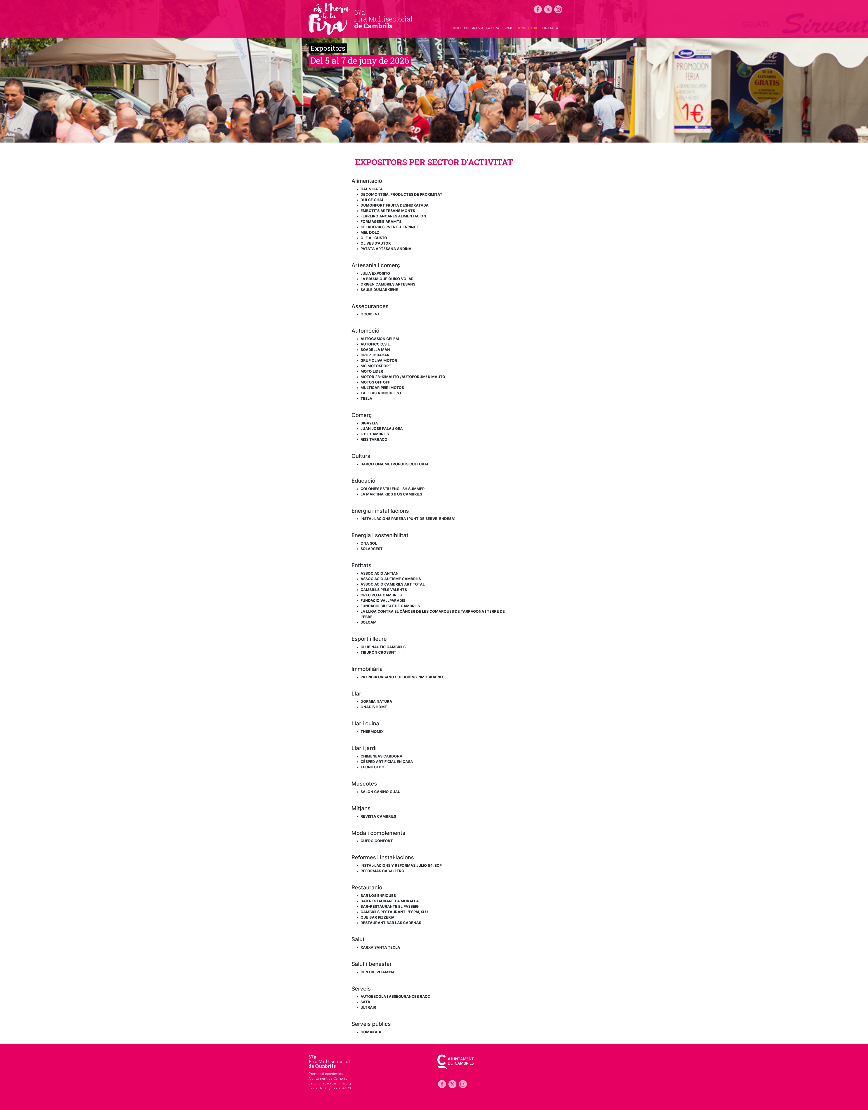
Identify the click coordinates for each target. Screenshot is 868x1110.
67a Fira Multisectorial (329, 1061)
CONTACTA (549, 28)
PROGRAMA (474, 28)
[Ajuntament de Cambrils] (455, 1062)
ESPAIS (507, 28)
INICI (457, 28)
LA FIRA (492, 28)
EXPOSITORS (527, 28)
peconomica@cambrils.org (330, 1083)
